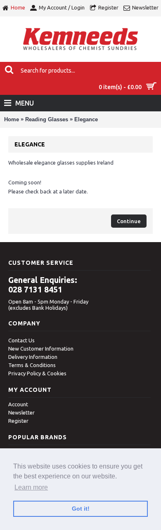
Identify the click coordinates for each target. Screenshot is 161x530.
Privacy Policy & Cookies (37, 373)
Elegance (86, 119)
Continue (129, 221)
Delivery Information (32, 357)
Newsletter (21, 412)
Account (18, 404)
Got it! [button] (81, 508)
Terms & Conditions (32, 365)
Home (11, 119)
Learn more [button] (31, 487)
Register (18, 421)
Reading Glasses (46, 119)
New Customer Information (40, 348)
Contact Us (21, 340)
